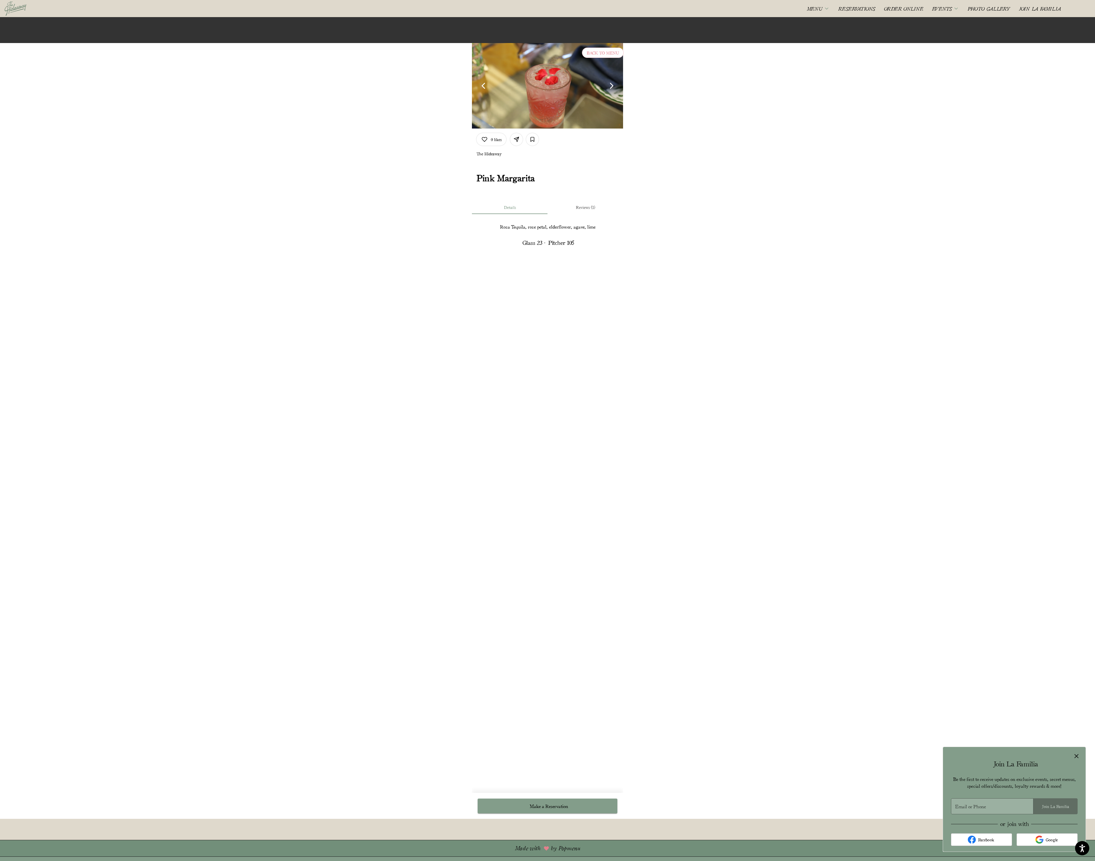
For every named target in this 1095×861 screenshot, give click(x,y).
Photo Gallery (989, 8)
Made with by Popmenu (292, 848)
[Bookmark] (532, 139)
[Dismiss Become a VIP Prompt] (1076, 756)
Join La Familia (1040, 8)
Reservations (856, 8)
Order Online (903, 8)
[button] (818, 8)
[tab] (510, 207)
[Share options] (516, 139)
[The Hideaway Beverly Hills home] (30, 8)
